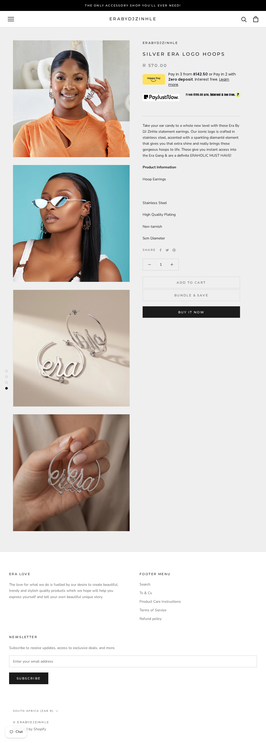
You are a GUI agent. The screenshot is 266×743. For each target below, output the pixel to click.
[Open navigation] (11, 19)
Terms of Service (152, 610)
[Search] (244, 19)
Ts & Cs (145, 592)
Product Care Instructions (160, 601)
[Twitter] (167, 250)
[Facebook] (160, 250)
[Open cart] (255, 19)
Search (144, 584)
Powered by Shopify (29, 729)
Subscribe (29, 678)
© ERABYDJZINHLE (31, 722)
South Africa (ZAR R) (33, 711)
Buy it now (191, 312)
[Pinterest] (174, 250)
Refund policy (150, 618)
